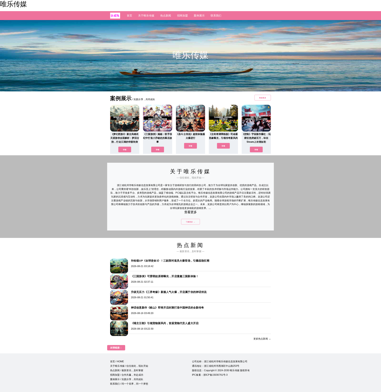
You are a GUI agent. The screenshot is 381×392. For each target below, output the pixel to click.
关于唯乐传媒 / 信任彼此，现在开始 (129, 366)
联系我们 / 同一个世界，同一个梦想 (129, 383)
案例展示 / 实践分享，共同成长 (126, 379)
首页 (129, 15)
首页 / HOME (117, 361)
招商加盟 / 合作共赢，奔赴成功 (126, 375)
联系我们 (216, 15)
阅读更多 (262, 98)
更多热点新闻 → (262, 338)
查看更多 (190, 212)
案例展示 (199, 15)
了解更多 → (190, 222)
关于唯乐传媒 (146, 15)
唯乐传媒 (13, 4)
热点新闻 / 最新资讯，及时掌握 (126, 370)
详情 (125, 150)
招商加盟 (182, 15)
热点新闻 (165, 15)
